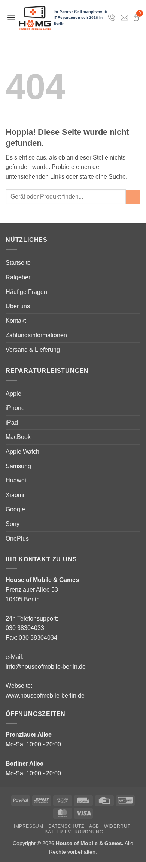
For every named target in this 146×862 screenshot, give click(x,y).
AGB (94, 826)
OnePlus (17, 538)
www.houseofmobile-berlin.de (45, 695)
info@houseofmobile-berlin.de (46, 666)
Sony (12, 524)
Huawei (16, 480)
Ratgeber (18, 277)
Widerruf (117, 826)
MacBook (18, 437)
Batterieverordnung (74, 832)
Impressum (28, 826)
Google (15, 509)
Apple (13, 393)
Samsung (18, 466)
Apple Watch (22, 451)
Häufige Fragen (26, 292)
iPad (12, 422)
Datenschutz (66, 826)
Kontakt (16, 321)
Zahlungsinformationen (36, 335)
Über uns (18, 306)
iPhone (15, 408)
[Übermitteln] (133, 197)
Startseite (18, 262)
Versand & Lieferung (33, 350)
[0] (136, 17)
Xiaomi (15, 495)
